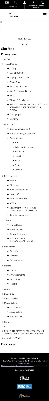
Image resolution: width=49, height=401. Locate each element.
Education (14, 185)
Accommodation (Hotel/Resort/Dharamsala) (22, 240)
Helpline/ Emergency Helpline (23, 133)
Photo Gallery (16, 307)
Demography (16, 114)
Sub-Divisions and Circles (21, 91)
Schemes (14, 255)
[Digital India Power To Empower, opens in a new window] (24, 396)
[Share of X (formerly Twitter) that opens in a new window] (26, 44)
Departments (10, 176)
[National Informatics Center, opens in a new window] (24, 387)
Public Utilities (16, 138)
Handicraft (14, 194)
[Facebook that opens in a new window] (22, 44)
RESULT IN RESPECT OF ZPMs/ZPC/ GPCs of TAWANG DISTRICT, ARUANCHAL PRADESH (28, 107)
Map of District (16, 73)
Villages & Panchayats (19, 100)
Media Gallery (10, 303)
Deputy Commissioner (20, 77)
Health (13, 180)
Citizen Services (17, 251)
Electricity (19, 151)
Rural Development (19, 189)
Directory (8, 124)
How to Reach (16, 229)
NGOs (17, 160)
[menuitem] (6, 2)
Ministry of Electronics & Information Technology (17, 366)
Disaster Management (20, 129)
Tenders (13, 283)
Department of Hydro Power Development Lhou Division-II (23, 209)
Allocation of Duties (18, 86)
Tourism (8, 220)
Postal (17, 165)
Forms (7, 289)
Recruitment (15, 279)
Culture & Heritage (18, 234)
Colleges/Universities (24, 147)
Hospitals (19, 156)
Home (7, 59)
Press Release (16, 316)
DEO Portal (9, 294)
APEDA (13, 203)
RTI (5, 326)
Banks (17, 142)
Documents (9, 246)
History (13, 68)
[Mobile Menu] (44, 15)
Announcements (17, 275)
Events (13, 270)
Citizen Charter (16, 260)
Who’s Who (15, 82)
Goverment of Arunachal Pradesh (36, 7)
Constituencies (11, 298)
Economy (14, 119)
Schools (18, 169)
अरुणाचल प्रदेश (12, 7)
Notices (7, 265)
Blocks (12, 95)
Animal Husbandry (18, 198)
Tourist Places (16, 225)
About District (10, 64)
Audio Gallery (16, 312)
